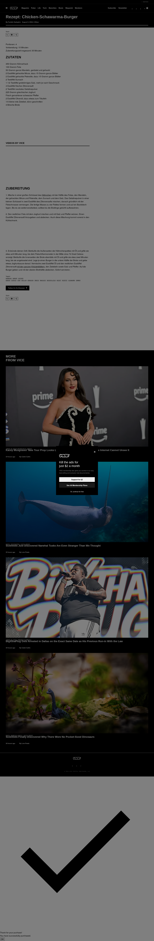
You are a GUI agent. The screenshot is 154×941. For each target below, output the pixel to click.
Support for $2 (77, 479)
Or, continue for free (77, 492)
